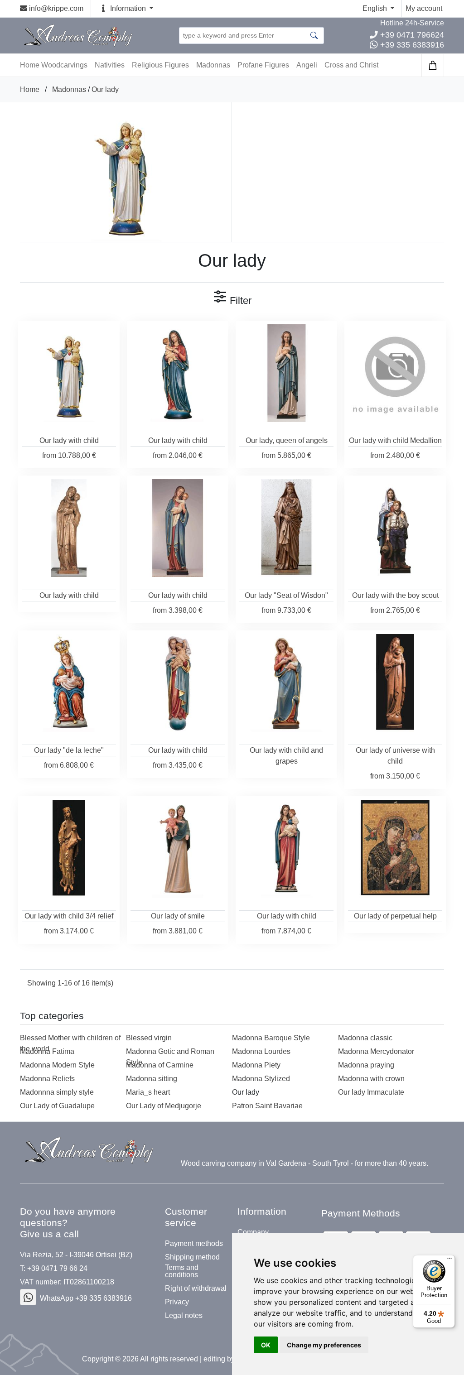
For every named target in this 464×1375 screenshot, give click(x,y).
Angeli (306, 65)
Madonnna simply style (57, 1092)
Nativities (110, 65)
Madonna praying (366, 1065)
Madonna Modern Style (57, 1065)
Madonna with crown (371, 1078)
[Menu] (449, 1260)
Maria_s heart (148, 1092)
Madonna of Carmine (159, 1065)
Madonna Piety (256, 1065)
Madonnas (213, 65)
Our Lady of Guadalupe (57, 1106)
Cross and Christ (351, 65)
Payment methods (194, 1243)
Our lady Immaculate (371, 1092)
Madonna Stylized (261, 1078)
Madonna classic (365, 1038)
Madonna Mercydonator (376, 1051)
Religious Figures (160, 65)
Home (29, 89)
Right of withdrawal (196, 1288)
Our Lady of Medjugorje (163, 1106)
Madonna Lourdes (261, 1051)
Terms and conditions (181, 1271)
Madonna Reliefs (47, 1078)
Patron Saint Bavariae (267, 1106)
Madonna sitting (151, 1078)
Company (253, 1232)
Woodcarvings (64, 65)
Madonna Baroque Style (271, 1038)
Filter (239, 300)
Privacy (177, 1302)
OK (266, 1345)
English (375, 8)
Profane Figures (263, 65)
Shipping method (192, 1257)
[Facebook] (28, 1297)
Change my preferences (324, 1345)
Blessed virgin (149, 1038)
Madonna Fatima (47, 1051)
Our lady (105, 89)
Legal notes (184, 1315)
